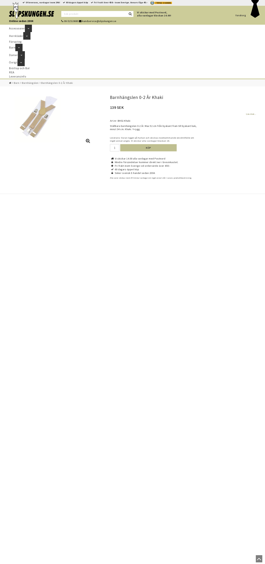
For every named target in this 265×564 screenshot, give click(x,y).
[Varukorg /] (255, 16)
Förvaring (15, 41)
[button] (87, 141)
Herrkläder (16, 36)
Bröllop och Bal (19, 68)
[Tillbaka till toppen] (258, 560)
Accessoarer (17, 28)
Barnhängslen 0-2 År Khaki (57, 83)
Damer (13, 55)
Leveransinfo (17, 76)
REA (11, 72)
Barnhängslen (30, 83)
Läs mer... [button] (251, 114)
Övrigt (13, 62)
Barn (12, 47)
